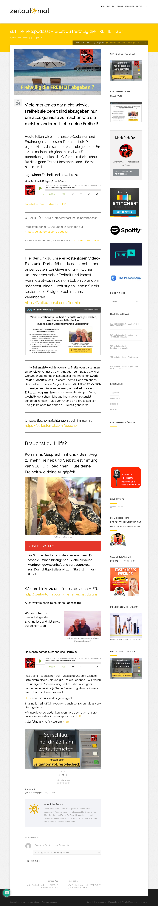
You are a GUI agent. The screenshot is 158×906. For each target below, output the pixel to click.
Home (102, 6)
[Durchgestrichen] (45, 852)
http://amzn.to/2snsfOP (86, 240)
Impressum (101, 902)
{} (64, 852)
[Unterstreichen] (41, 852)
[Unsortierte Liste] (51, 852)
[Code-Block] (58, 852)
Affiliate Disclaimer (129, 902)
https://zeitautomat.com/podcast (46, 231)
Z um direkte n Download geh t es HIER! (45, 204)
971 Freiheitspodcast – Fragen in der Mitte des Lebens (124, 367)
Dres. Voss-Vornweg (21, 38)
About (108, 6)
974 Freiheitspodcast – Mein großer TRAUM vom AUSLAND (123, 336)
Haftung (143, 902)
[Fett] (35, 852)
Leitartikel (114, 404)
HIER (78, 716)
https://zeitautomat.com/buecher (51, 426)
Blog (113, 6)
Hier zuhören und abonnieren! (124, 172)
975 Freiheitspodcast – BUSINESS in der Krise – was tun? (125, 325)
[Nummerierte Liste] (48, 852)
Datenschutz (113, 902)
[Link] (61, 852)
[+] (67, 852)
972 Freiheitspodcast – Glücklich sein (124, 357)
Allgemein (37, 38)
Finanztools (115, 398)
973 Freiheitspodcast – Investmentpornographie (119, 347)
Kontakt (139, 6)
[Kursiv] (38, 852)
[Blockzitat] (54, 852)
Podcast (120, 6)
